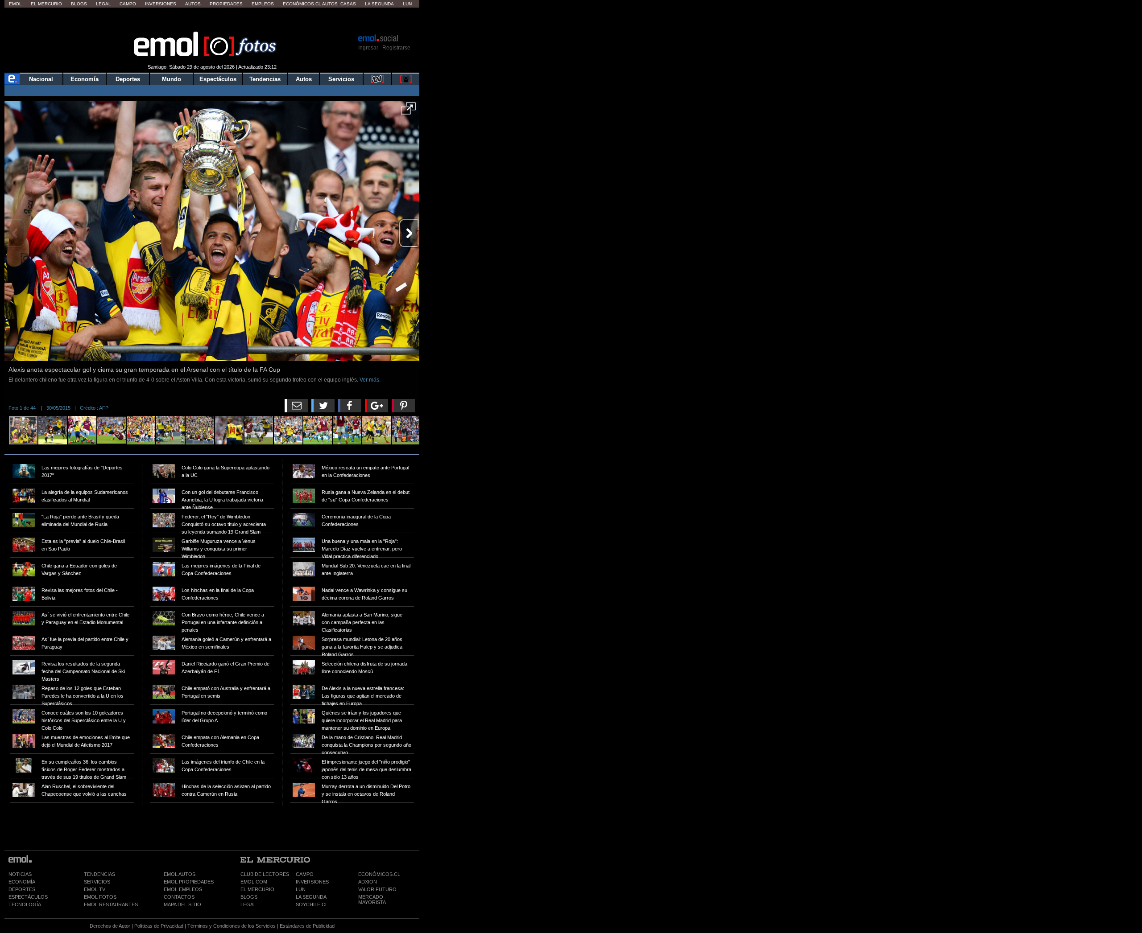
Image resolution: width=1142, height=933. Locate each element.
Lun (407, 3)
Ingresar (368, 48)
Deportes (128, 79)
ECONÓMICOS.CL (379, 874)
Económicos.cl (302, 3)
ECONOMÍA (21, 881)
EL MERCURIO (257, 889)
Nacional (41, 79)
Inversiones (160, 3)
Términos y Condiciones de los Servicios (231, 926)
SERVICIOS (97, 881)
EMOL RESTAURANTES (111, 904)
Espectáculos (217, 79)
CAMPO (305, 874)
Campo (128, 3)
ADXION (367, 881)
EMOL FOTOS (100, 897)
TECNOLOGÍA (24, 904)
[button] (408, 111)
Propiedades (226, 3)
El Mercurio (46, 3)
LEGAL (248, 904)
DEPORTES (21, 889)
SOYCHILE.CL (312, 904)
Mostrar (212, 20)
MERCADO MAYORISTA (372, 899)
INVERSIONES (312, 881)
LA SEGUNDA (311, 897)
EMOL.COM (253, 881)
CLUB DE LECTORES (264, 874)
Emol (15, 3)
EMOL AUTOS (179, 874)
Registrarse (396, 48)
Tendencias (265, 79)
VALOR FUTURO (377, 889)
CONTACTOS (179, 897)
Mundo (171, 79)
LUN (301, 889)
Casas (348, 3)
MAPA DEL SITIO (182, 904)
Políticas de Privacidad (158, 926)
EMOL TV (94, 889)
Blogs (79, 3)
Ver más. (370, 380)
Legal (103, 3)
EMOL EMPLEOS (183, 889)
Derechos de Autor (110, 926)
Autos (193, 3)
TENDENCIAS (99, 874)
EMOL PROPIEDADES (189, 881)
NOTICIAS (20, 874)
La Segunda (379, 3)
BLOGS (248, 897)
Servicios (341, 79)
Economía (84, 79)
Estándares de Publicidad (307, 926)
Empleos (263, 3)
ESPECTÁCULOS (28, 897)
